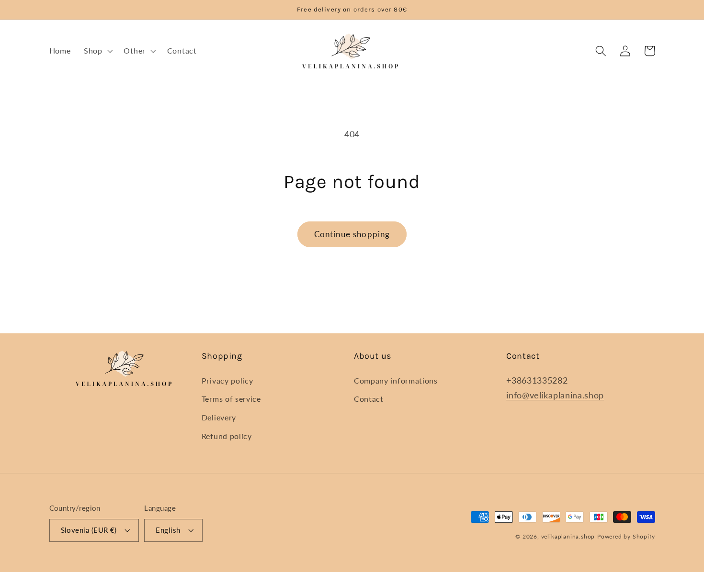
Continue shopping (352, 234)
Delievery (219, 417)
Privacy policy (227, 380)
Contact (369, 398)
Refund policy (227, 435)
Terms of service (231, 398)
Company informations (396, 380)
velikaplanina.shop (568, 536)
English (168, 530)
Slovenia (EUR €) (89, 530)
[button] (97, 50)
